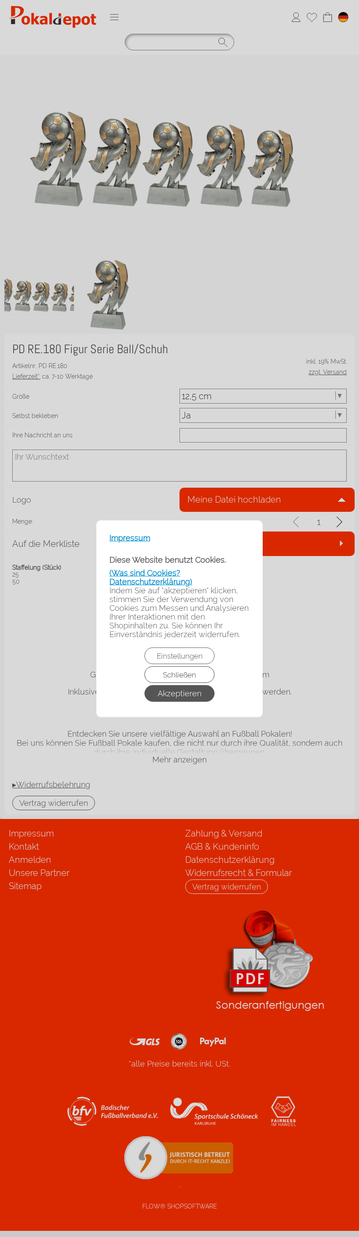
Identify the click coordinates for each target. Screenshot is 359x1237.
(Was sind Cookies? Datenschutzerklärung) (150, 577)
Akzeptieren (179, 693)
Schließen (179, 674)
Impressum (129, 537)
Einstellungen (180, 655)
